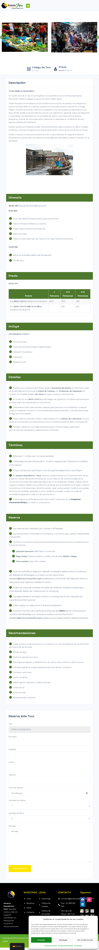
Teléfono (12, 775)
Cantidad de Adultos (17, 800)
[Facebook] (82, 899)
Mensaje (12, 826)
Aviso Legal (78, 945)
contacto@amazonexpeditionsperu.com (28, 578)
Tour (10, 724)
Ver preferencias (85, 940)
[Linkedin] (82, 904)
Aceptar (41, 940)
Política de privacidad (65, 945)
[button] (28, 6)
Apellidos (12, 749)
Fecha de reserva (16, 788)
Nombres (13, 737)
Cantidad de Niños (16, 813)
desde (62, 70)
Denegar (63, 940)
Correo (11, 762)
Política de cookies (51, 945)
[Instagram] (89, 899)
